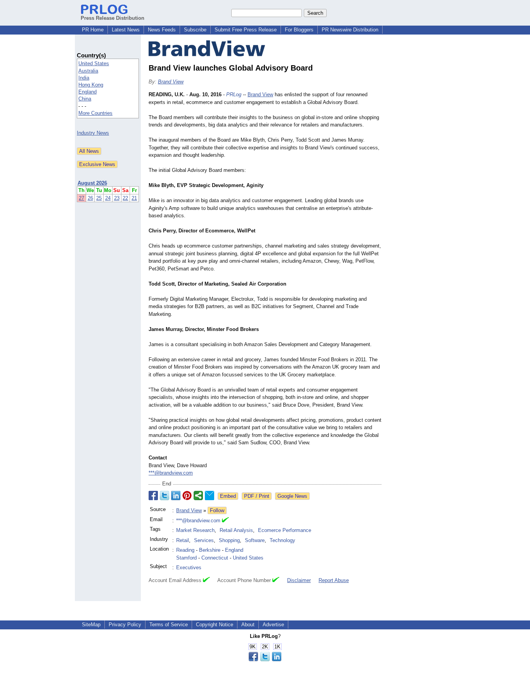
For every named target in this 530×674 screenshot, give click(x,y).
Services (204, 540)
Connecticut (214, 558)
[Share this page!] (265, 659)
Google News (292, 496)
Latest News (126, 30)
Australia (88, 71)
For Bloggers (299, 30)
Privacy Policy (125, 624)
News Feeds (162, 30)
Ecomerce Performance (284, 530)
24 (108, 198)
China (84, 99)
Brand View (171, 82)
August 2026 (92, 183)
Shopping (229, 540)
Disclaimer (299, 580)
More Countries (95, 113)
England (87, 92)
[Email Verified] (225, 521)
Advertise (273, 624)
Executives (188, 567)
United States (93, 63)
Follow (217, 510)
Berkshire (209, 550)
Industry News (93, 133)
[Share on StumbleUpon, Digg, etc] (198, 495)
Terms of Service (168, 624)
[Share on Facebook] (153, 495)
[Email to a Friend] (209, 495)
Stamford (186, 558)
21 (134, 198)
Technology (282, 540)
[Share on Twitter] (164, 495)
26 (90, 198)
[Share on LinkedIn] (175, 495)
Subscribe (195, 30)
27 (81, 198)
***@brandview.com (171, 473)
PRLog (233, 94)
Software (255, 540)
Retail (182, 540)
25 (99, 198)
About (248, 624)
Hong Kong (90, 85)
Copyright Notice (214, 624)
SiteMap (91, 624)
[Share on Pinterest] (187, 495)
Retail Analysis (236, 530)
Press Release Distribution (112, 18)
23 (117, 198)
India (83, 78)
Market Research (195, 530)
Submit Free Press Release (246, 30)
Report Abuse (334, 580)
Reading (185, 550)
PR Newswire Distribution (350, 30)
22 (125, 198)
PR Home (93, 30)
